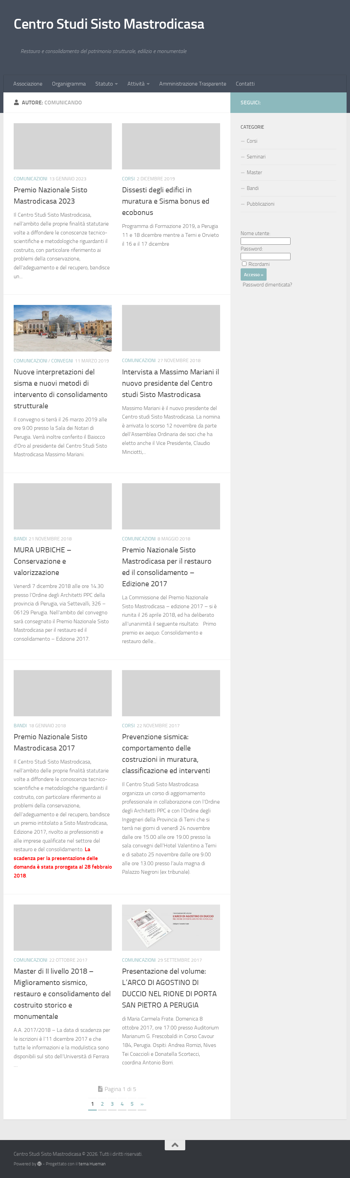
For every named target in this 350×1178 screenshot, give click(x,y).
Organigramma (69, 83)
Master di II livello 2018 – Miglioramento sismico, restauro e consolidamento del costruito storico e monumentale (62, 994)
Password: (252, 249)
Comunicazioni (30, 179)
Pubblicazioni (260, 204)
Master (254, 172)
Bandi (20, 539)
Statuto (104, 83)
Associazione (27, 83)
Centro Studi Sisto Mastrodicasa (109, 24)
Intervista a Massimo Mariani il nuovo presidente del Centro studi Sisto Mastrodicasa (170, 383)
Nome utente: (255, 233)
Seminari (256, 157)
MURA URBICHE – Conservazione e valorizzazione (42, 561)
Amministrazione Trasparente (192, 83)
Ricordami (259, 264)
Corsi (128, 179)
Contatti (245, 83)
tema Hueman (92, 1163)
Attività (136, 83)
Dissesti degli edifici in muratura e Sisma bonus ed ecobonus (166, 201)
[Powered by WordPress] (39, 1164)
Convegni (62, 361)
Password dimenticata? (267, 285)
